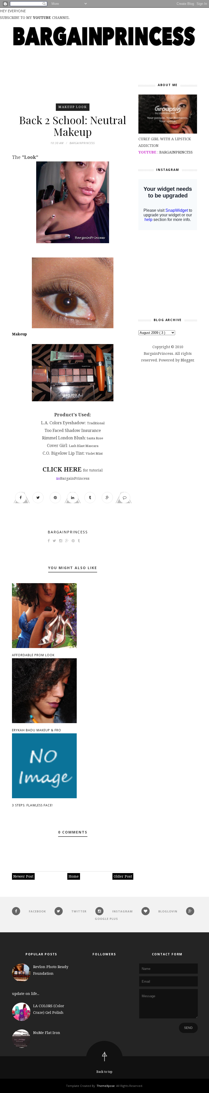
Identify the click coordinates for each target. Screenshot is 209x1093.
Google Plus (106, 919)
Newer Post (23, 876)
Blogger (187, 360)
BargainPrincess (68, 532)
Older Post (123, 876)
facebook (37, 911)
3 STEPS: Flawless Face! (32, 805)
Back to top (104, 1072)
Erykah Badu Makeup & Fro (36, 730)
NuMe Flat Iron (46, 1032)
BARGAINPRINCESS (176, 152)
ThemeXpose (106, 1086)
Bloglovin (167, 911)
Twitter (79, 911)
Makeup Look (72, 107)
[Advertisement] (105, 89)
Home (74, 876)
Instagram (122, 911)
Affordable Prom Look (33, 655)
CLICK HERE (62, 469)
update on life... (25, 993)
